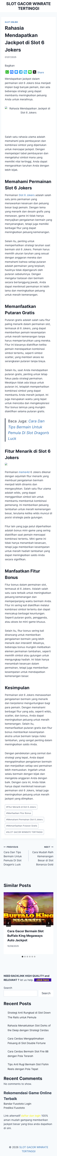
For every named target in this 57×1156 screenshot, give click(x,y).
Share (40, 72)
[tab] (22, 956)
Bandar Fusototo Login (17, 1103)
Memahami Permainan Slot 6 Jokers (24, 819)
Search (8, 987)
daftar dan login (31, 1115)
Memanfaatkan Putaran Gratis (21, 826)
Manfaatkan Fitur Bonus (18, 813)
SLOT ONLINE (11, 22)
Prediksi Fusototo (14, 1107)
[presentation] (28, 908)
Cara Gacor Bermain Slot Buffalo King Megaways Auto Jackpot (25, 935)
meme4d (24, 472)
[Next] (48, 923)
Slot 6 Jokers (27, 195)
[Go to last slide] (8, 923)
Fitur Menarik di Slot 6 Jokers (21, 807)
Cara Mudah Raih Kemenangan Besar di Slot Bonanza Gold (42, 856)
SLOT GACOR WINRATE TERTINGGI (24, 832)
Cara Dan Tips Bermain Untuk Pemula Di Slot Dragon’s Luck (13, 856)
